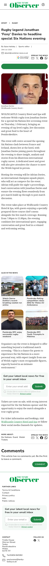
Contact (5, 493)
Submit (38, 386)
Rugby (15, 23)
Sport (4, 23)
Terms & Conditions (11, 490)
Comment (40, 464)
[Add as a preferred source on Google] (22, 57)
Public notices (8, 501)
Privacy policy (8, 495)
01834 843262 (16, 555)
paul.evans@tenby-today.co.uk (15, 560)
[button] (5, 4)
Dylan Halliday (9, 46)
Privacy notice (25, 394)
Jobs (4, 498)
